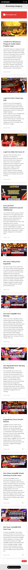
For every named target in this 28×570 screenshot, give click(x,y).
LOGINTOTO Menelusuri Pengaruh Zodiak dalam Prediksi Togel (12, 44)
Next (23, 561)
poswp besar (6, 71)
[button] (26, 2)
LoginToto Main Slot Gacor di (13, 152)
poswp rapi (6, 237)
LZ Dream (5, 2)
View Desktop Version (15, 567)
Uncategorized (6, 32)
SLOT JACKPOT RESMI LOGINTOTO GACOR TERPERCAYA (13, 208)
